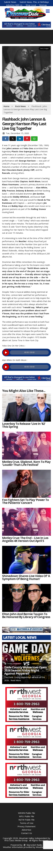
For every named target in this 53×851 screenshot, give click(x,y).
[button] (48, 11)
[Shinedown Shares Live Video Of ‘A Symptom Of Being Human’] (26, 560)
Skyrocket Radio (34, 844)
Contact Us (26, 833)
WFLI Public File (26, 816)
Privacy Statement (26, 826)
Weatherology (43, 847)
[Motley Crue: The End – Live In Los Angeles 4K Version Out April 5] (26, 522)
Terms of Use (26, 823)
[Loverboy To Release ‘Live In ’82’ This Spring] (26, 408)
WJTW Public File (26, 819)
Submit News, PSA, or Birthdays (34, 2)
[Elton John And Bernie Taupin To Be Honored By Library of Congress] (26, 598)
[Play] (6, 352)
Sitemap (43, 5)
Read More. (16, 680)
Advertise (26, 829)
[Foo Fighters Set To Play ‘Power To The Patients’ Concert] (26, 484)
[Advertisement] (26, 25)
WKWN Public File (26, 813)
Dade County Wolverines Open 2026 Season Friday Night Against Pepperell (25, 670)
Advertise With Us (14, 5)
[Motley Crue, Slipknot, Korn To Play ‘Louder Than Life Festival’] (26, 446)
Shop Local (31, 5)
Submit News (10, 2)
